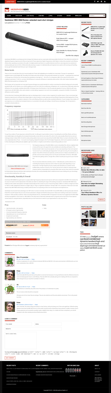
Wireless (78, 15)
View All (101, 199)
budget (94, 236)
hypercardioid (84, 244)
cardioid (84, 239)
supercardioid (43, 245)
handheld (92, 241)
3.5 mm (83, 237)
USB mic (41, 15)
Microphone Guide (86, 140)
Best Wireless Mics (86, 135)
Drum (69, 15)
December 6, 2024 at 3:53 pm (25, 304)
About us (97, 368)
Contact (97, 371)
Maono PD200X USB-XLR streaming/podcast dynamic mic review (97, 52)
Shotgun (18, 15)
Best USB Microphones (87, 131)
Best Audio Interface (86, 103)
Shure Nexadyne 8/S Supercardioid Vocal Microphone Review (96, 36)
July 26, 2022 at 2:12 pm (24, 286)
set (104, 246)
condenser (32, 245)
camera (101, 237)
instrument (91, 244)
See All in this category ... (72, 55)
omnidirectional (96, 246)
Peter (28, 23)
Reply (33, 259)
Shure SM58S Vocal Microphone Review (51, 368)
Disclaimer (98, 375)
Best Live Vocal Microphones (88, 117)
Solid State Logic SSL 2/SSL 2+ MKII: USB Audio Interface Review (97, 44)
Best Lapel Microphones (87, 112)
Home (9, 15)
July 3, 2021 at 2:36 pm (23, 259)
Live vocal (30, 15)
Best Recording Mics (86, 122)
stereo (82, 248)
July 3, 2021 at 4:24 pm (23, 273)
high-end (37, 245)
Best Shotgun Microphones (17, 245)
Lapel (51, 15)
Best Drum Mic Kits (86, 108)
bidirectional (88, 237)
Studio (59, 15)
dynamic (84, 241)
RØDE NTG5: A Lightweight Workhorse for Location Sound (33, 1)
